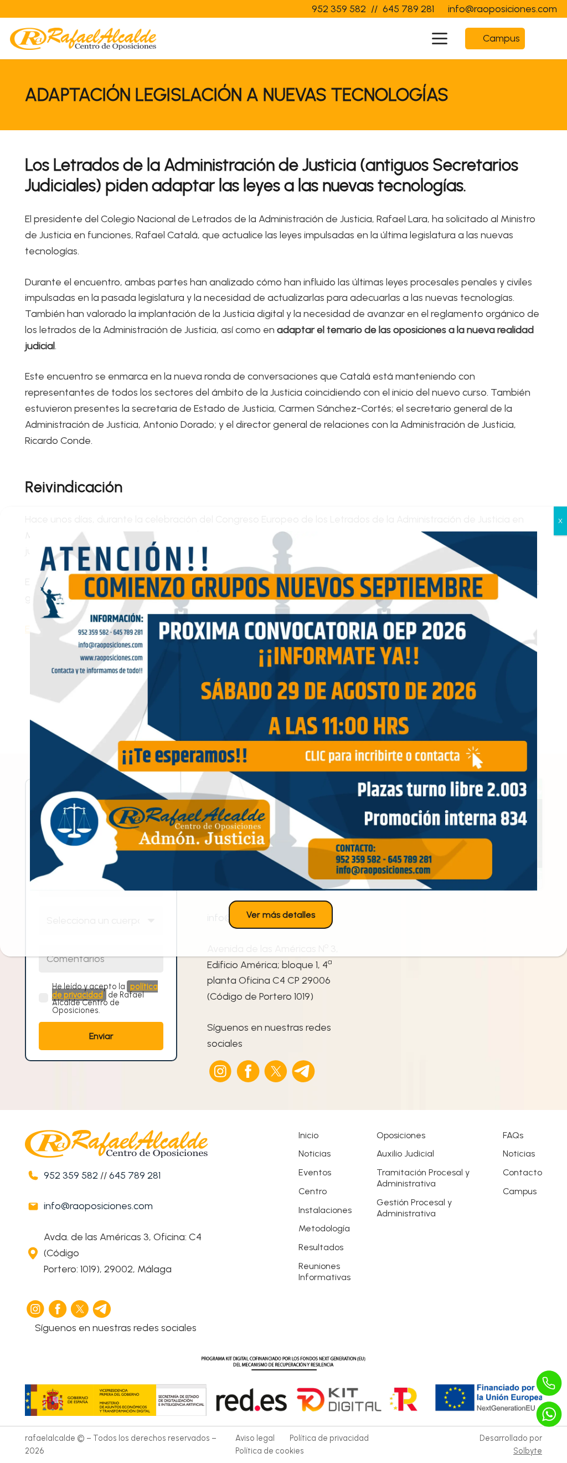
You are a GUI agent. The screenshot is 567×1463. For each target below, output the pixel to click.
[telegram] (304, 1071)
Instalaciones (325, 1210)
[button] (440, 39)
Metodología (324, 1228)
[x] (276, 1071)
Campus (520, 1191)
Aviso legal (255, 1438)
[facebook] (248, 1071)
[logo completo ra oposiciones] (83, 39)
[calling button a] (549, 1383)
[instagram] (221, 1071)
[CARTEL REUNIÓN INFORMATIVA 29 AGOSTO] (283, 711)
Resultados (320, 1247)
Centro (312, 1191)
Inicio (308, 1135)
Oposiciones (401, 1135)
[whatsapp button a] (549, 1414)
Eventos (314, 1172)
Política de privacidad (329, 1438)
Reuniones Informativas (324, 1271)
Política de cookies (269, 1451)
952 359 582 (71, 1175)
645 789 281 (135, 1175)
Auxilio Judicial (405, 1153)
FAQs (513, 1135)
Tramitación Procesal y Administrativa (423, 1178)
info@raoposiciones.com (98, 1206)
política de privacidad (105, 990)
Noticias (314, 1153)
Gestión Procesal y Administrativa (414, 1208)
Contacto (522, 1172)
